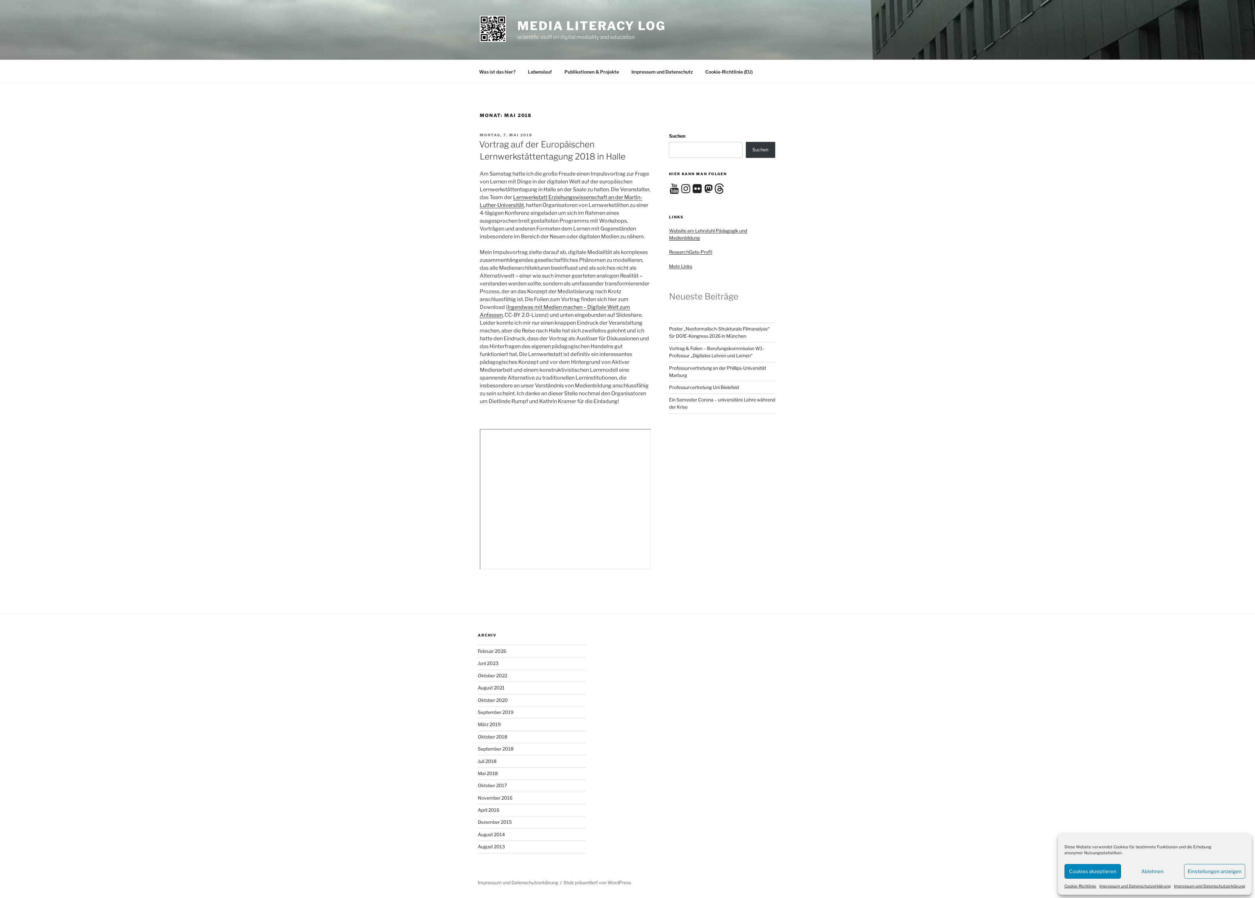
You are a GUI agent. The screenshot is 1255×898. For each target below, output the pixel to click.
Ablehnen (1152, 871)
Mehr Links (680, 266)
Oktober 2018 (492, 736)
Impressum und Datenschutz (662, 72)
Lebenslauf (540, 72)
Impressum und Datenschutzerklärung (1135, 886)
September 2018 (495, 749)
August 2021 (491, 687)
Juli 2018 (487, 761)
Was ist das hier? (497, 72)
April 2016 (488, 810)
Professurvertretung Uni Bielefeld (704, 387)
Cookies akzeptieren (1092, 871)
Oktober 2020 (493, 700)
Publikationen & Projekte (591, 72)
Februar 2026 (492, 651)
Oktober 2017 (492, 785)
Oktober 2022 (492, 675)
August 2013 (491, 846)
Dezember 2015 (495, 822)
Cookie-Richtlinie (1080, 886)
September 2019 (495, 712)
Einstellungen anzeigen (1215, 871)
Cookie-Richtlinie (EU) (729, 72)
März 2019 (489, 724)
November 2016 (495, 798)
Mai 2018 (488, 773)
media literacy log (591, 26)
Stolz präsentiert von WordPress (597, 882)
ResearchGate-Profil (690, 252)
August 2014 (491, 834)
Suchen (677, 136)
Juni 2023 (488, 663)
